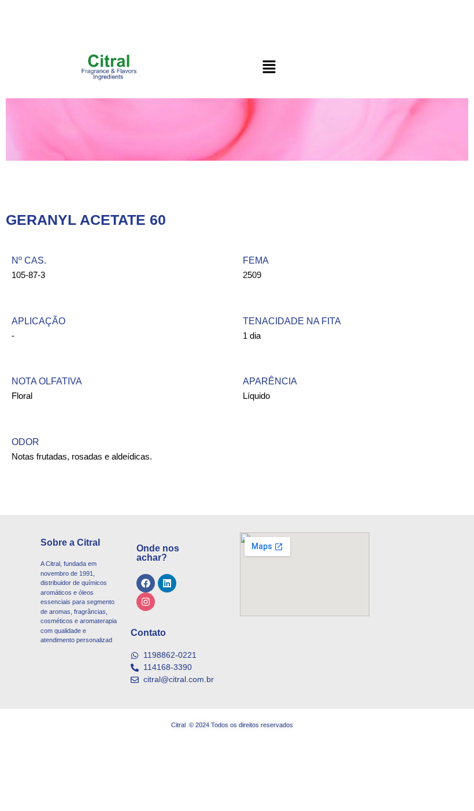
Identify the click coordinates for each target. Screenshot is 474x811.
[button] (268, 67)
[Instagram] (145, 601)
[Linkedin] (167, 583)
